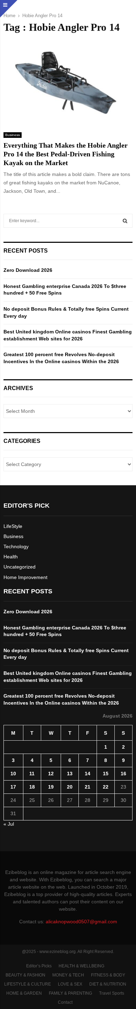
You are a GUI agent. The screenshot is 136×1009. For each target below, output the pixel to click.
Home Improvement (25, 577)
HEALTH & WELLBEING (81, 966)
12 (51, 773)
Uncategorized (19, 567)
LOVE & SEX (70, 984)
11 (32, 773)
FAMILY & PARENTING (70, 993)
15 (105, 773)
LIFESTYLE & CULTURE (27, 984)
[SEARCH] (125, 221)
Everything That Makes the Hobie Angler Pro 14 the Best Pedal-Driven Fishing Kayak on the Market (65, 154)
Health (10, 556)
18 (32, 787)
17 (13, 787)
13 (70, 773)
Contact (65, 1002)
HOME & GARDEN (24, 993)
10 (13, 773)
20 (70, 787)
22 (105, 787)
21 (87, 787)
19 (51, 787)
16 (123, 773)
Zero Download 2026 (27, 270)
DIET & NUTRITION (107, 984)
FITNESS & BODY (108, 975)
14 (87, 773)
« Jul (8, 824)
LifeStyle (12, 526)
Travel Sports (111, 993)
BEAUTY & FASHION (25, 975)
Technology (16, 546)
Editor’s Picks (39, 966)
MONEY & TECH (68, 975)
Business (12, 135)
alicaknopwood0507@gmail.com (81, 921)
